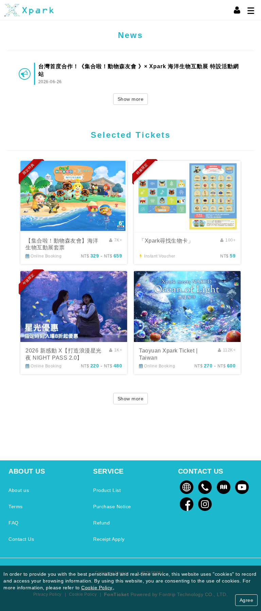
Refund (101, 523)
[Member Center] (237, 10)
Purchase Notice (112, 506)
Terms (15, 506)
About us (18, 490)
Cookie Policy (96, 587)
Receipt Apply (109, 539)
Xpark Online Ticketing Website (28, 10)
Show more (131, 99)
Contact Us (21, 539)
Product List (107, 490)
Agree (247, 600)
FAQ (13, 523)
